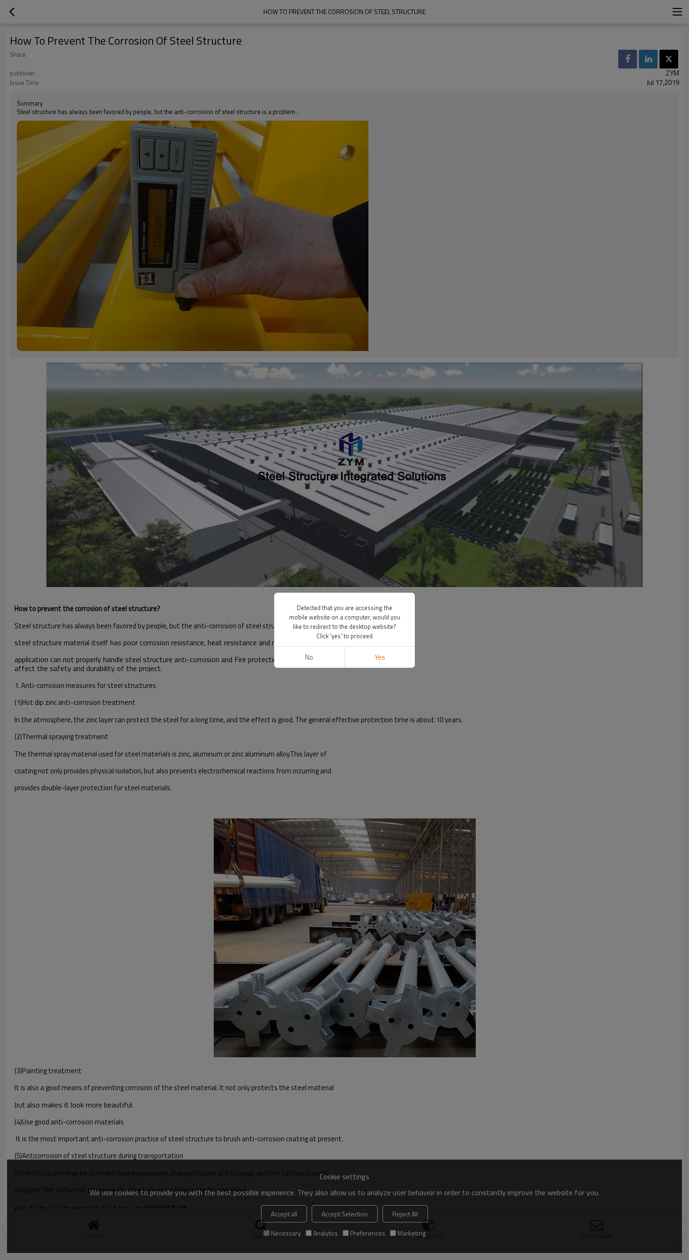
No (309, 657)
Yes (379, 657)
